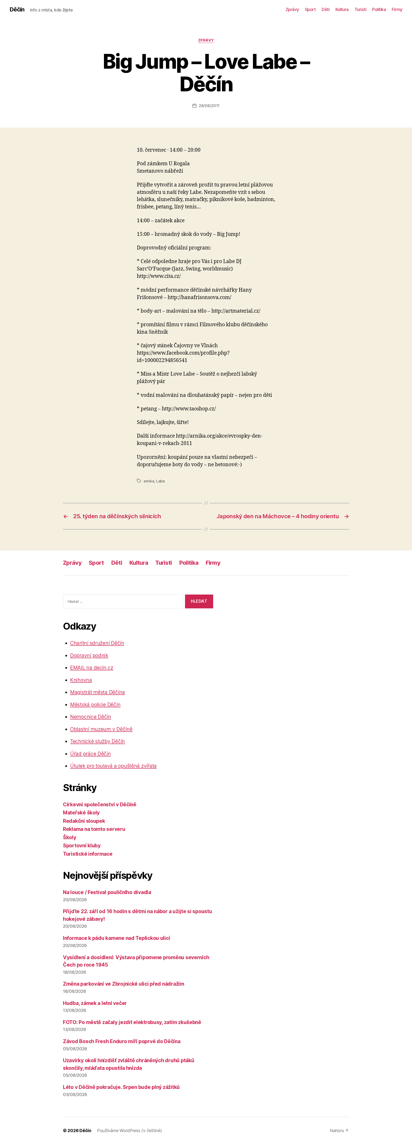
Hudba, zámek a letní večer (95, 1003)
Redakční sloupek (84, 821)
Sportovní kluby (82, 846)
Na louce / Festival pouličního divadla (107, 892)
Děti (326, 9)
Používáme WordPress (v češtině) (129, 1130)
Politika (379, 9)
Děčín (17, 9)
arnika (149, 481)
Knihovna (81, 680)
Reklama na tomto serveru (94, 829)
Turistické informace (88, 854)
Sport (310, 9)
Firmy (397, 9)
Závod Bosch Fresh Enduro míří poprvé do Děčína (121, 1041)
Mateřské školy (81, 813)
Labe (160, 481)
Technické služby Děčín (97, 741)
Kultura (342, 9)
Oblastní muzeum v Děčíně (101, 729)
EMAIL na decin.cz (91, 668)
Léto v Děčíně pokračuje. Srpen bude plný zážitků (121, 1087)
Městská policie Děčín (95, 705)
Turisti (360, 9)
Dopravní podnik (89, 655)
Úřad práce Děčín (90, 754)
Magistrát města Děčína (97, 692)
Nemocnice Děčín (90, 717)
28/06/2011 (209, 105)
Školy (69, 837)
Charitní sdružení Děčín (97, 643)
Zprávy (292, 9)
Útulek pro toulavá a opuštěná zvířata (113, 766)
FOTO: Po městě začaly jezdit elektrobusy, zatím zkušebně (132, 1022)
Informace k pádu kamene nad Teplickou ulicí (116, 938)
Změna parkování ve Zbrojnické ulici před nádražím (123, 984)
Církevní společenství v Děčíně (99, 805)
